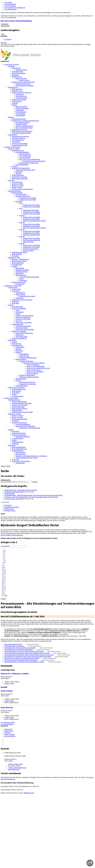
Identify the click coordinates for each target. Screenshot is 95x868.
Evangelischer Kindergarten (29, 163)
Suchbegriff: (5, 546)
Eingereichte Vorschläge (27, 198)
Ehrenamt (15, 256)
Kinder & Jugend (14, 149)
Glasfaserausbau (17, 442)
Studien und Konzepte (19, 405)
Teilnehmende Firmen (23, 84)
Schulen (14, 166)
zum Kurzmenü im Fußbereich (14, 7)
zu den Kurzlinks (10, 6)
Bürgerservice (13, 87)
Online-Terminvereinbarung (21, 92)
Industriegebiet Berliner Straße (27, 458)
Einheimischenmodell (19, 419)
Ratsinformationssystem (20, 136)
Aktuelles (11, 66)
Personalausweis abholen (13, 644)
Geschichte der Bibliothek (25, 329)
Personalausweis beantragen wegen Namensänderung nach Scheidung (28, 655)
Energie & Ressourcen (19, 423)
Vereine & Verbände (19, 308)
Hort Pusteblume (25, 156)
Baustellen (15, 431)
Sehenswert (12, 340)
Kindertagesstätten (22, 152)
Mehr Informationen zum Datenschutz (14, 48)
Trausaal (15, 103)
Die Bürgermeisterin (19, 119)
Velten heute (16, 289)
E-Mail (9, 683)
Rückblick (19, 201)
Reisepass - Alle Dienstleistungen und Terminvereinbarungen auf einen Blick (31, 497)
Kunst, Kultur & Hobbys (24, 322)
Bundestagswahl (21, 107)
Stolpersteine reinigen (27, 296)
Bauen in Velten (17, 417)
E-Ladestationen (17, 396)
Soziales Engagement (23, 317)
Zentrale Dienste (21, 124)
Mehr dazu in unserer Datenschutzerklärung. (16, 21)
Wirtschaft (11, 445)
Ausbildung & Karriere (19, 129)
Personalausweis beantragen (14, 646)
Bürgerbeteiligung (14, 191)
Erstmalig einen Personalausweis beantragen (20, 648)
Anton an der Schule (34, 370)
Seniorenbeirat (17, 182)
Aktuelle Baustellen (19, 73)
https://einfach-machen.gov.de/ (12, 535)
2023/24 (22, 215)
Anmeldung (19, 94)
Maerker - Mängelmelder (20, 259)
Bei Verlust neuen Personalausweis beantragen (20, 660)
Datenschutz (8, 731)
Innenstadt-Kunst (22, 386)
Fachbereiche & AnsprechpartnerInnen (25, 121)
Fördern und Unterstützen (25, 315)
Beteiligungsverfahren (19, 252)
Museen (14, 342)
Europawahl (20, 110)
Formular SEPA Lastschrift (13, 499)
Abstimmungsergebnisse (31, 235)
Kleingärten (20, 312)
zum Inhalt (8, 2)
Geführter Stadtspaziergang (29, 377)
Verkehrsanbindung (18, 389)
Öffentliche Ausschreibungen (22, 131)
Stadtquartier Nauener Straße (22, 412)
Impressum (8, 729)
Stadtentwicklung (14, 400)
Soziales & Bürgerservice (24, 126)
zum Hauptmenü (10, 4)
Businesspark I (21, 452)
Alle (5, 595)
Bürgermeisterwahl (22, 108)
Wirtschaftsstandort (19, 447)
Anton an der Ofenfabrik (35, 372)
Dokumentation (28, 242)
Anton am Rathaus (33, 365)
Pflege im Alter (17, 187)
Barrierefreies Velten (19, 261)
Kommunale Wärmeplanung (25, 426)
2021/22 (22, 229)
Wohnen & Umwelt (14, 414)
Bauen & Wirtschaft (11, 398)
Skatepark (19, 171)
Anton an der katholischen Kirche (38, 368)
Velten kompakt (21, 78)
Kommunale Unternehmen (21, 461)
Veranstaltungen (17, 71)
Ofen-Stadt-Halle (21, 336)
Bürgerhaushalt (17, 193)
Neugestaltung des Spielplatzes (34, 161)
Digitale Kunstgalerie (19, 338)
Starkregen (23, 280)
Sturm (21, 279)
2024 (21, 208)
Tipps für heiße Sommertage (29, 277)
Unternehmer (20, 463)
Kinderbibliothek (18, 175)
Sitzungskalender (18, 140)
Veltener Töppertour (26, 361)
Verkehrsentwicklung (19, 435)
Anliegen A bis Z (17, 91)
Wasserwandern (21, 379)
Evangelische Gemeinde (27, 384)
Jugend (18, 314)
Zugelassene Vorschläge (27, 200)
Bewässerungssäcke (22, 270)
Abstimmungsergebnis (31, 249)
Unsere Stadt (12, 287)
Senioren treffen (17, 184)
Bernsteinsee (16, 344)
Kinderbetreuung (18, 150)
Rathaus (11, 117)
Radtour (18, 352)
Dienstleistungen (21, 98)
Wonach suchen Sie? (8, 482)
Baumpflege (20, 268)
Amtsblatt (15, 75)
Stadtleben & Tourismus (12, 286)
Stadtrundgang (21, 359)
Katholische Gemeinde (27, 382)
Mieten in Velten (17, 415)
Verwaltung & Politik (11, 64)
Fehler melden (9, 734)
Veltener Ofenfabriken (27, 375)
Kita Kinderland (24, 157)
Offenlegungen (17, 254)
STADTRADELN (24, 354)
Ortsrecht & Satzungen (20, 143)
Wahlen (14, 105)
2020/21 (22, 236)
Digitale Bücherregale (23, 326)
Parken (14, 394)
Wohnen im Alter (17, 186)
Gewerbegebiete (17, 451)
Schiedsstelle (16, 101)
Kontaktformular (14, 769)
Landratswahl (20, 114)
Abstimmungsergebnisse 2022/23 (34, 228)
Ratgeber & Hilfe (14, 258)
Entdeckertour (24, 356)
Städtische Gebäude (19, 100)
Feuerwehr (15, 303)
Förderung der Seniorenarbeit (22, 189)
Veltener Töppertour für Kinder (34, 363)
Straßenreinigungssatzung (13, 492)
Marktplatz (19, 351)
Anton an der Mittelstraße (36, 366)
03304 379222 (15, 764)
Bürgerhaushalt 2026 (23, 196)
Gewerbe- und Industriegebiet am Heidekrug (31, 456)
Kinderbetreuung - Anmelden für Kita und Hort (20, 490)
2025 (20, 203)
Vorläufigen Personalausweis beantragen (18, 649)
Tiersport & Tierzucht (23, 319)
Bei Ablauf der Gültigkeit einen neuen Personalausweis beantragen (27, 656)
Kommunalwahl (21, 112)
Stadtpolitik (12, 135)
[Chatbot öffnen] (90, 863)
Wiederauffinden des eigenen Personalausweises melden (24, 662)
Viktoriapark (20, 347)
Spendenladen (17, 265)
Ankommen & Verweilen (16, 387)
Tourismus (15, 459)
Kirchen (18, 380)
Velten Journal (24, 80)
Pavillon (18, 173)
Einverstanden (5, 26)
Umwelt (14, 266)
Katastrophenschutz (19, 282)
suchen (3, 599)
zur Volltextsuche (10, 9)
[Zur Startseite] (21, 59)
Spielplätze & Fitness (19, 177)
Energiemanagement (23, 424)
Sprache (3, 43)
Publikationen (17, 77)
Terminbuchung (21, 96)
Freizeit (10, 305)
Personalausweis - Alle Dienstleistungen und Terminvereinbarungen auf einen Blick (33, 495)
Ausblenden (4, 24)
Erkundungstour (17, 345)
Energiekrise (20, 284)
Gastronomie (16, 391)
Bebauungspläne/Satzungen (22, 403)
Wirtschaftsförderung (19, 449)
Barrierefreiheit (9, 736)
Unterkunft (15, 393)
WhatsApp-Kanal (21, 70)
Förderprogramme (18, 407)
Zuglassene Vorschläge (31, 210)
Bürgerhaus (19, 335)
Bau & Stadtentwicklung (24, 128)
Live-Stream (16, 142)
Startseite (7, 39)
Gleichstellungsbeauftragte (21, 133)
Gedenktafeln (20, 293)
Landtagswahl (20, 115)
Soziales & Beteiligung (12, 147)
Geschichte (16, 291)
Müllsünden (20, 273)
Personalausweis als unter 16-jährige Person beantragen (24, 651)
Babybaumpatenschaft (20, 179)
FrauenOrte (19, 298)
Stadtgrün (15, 421)
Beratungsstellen (18, 263)
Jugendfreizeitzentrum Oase (25, 170)
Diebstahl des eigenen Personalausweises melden (21, 658)
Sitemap (7, 733)
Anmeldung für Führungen (24, 85)
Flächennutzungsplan (19, 401)
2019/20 (22, 243)
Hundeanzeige (9, 493)
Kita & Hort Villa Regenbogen (29, 159)
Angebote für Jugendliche (21, 168)
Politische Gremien (18, 138)
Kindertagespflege (22, 164)
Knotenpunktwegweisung (28, 358)
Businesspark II (21, 454)
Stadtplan (15, 301)
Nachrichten (16, 68)
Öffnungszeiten (17, 89)
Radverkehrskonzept (23, 437)
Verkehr (11, 430)
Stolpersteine (20, 294)
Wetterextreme (21, 275)
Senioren (11, 180)
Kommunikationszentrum (24, 333)
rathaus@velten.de (17, 768)
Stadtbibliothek (17, 324)
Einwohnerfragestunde (19, 145)
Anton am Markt (32, 373)
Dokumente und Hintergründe (29, 428)
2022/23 (22, 222)
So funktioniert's (21, 194)
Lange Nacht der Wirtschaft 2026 (23, 82)
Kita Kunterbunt (24, 154)
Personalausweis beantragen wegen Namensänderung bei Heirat (26, 653)
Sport (17, 310)
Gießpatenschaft (21, 272)
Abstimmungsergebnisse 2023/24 (34, 221)
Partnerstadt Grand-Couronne (22, 300)
